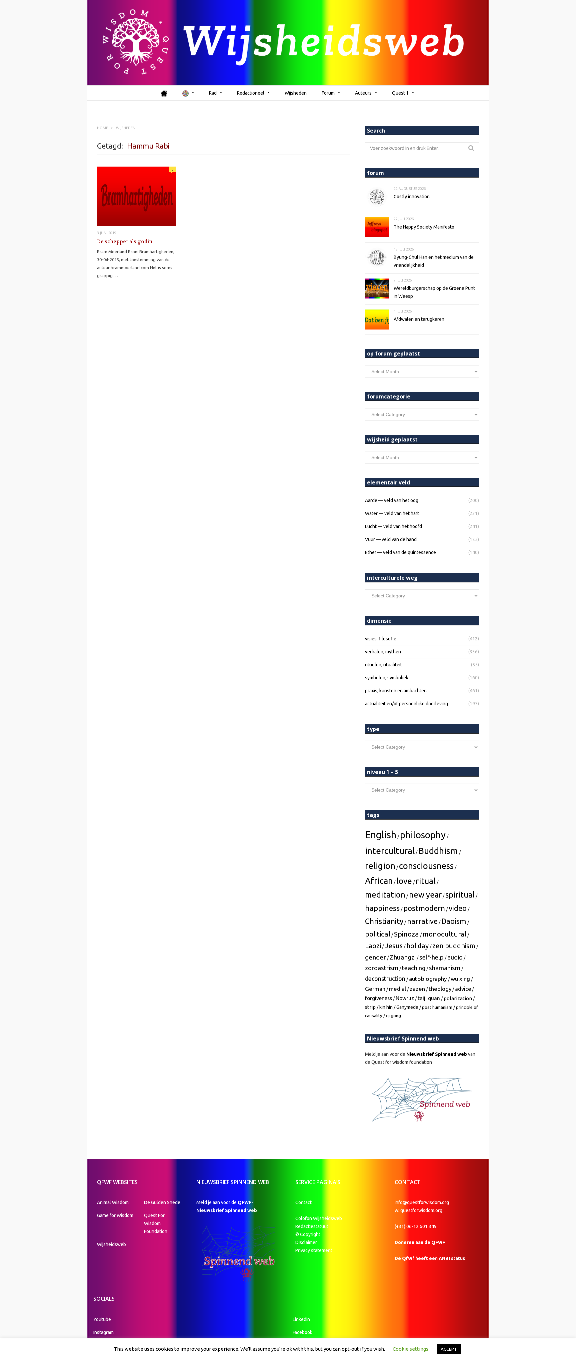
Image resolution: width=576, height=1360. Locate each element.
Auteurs (363, 93)
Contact (303, 1202)
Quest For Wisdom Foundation (155, 1223)
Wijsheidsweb (111, 1244)
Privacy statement (313, 1250)
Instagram (103, 1332)
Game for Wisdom (115, 1215)
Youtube (102, 1319)
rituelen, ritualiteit (383, 664)
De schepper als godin (124, 241)
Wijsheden (296, 93)
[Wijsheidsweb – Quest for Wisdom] (288, 43)
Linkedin (301, 1319)
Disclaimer (306, 1242)
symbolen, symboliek (386, 677)
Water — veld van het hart (392, 513)
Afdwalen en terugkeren (419, 319)
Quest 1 (400, 93)
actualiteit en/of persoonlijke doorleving (406, 703)
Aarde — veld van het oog (391, 500)
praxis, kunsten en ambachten (396, 690)
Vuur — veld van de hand (391, 539)
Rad (213, 93)
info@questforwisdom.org (422, 1202)
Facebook (302, 1332)
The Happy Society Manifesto (424, 227)
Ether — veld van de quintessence (400, 552)
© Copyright (307, 1234)
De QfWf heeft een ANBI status (430, 1258)
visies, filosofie (380, 638)
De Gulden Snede (162, 1202)
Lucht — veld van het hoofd (393, 526)
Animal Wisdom (113, 1202)
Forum (328, 93)
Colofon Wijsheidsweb (318, 1218)
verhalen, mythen (383, 651)
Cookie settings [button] (410, 1349)
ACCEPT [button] (449, 1349)
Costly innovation (412, 196)
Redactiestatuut (312, 1226)
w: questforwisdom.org (418, 1210)
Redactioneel (250, 93)
